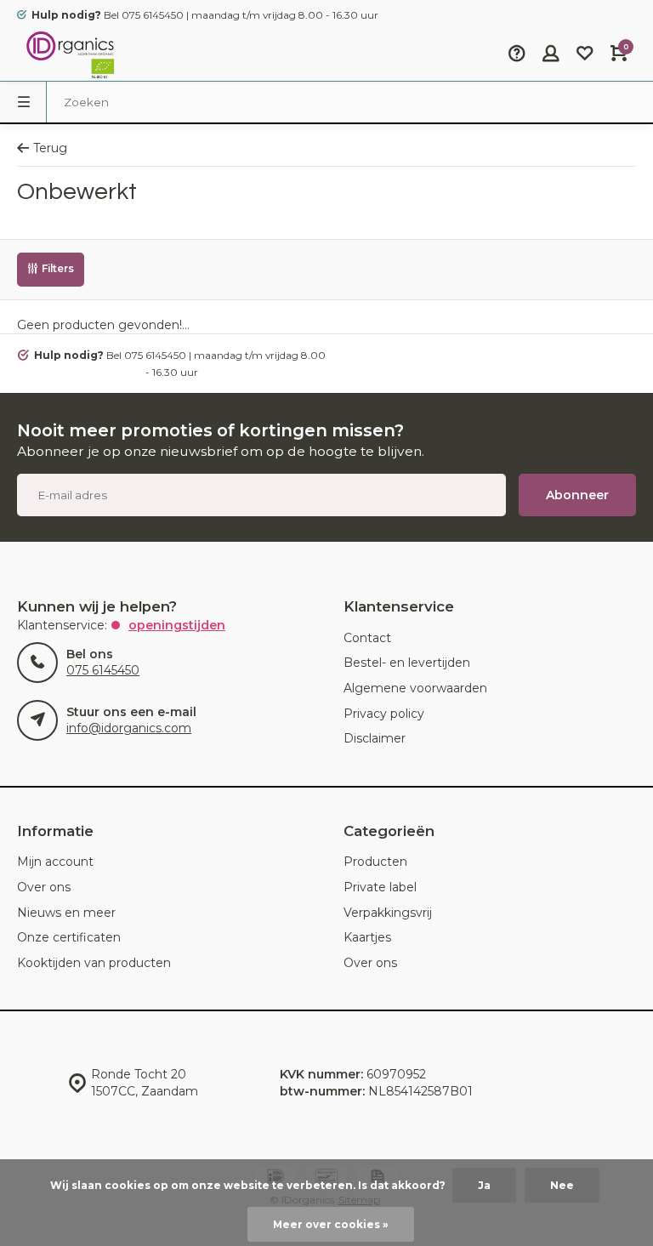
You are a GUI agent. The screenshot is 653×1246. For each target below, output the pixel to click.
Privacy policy (384, 713)
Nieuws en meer (66, 912)
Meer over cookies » (331, 1224)
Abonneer (577, 495)
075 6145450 (102, 670)
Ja (484, 1185)
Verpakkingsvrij (388, 912)
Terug (50, 148)
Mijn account (55, 861)
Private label (380, 887)
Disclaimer (375, 738)
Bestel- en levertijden (407, 662)
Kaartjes (367, 937)
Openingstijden (176, 625)
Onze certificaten (69, 937)
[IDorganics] (68, 55)
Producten (375, 861)
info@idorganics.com (128, 728)
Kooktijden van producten (94, 962)
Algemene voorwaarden (415, 688)
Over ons (44, 887)
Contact (367, 638)
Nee (562, 1185)
